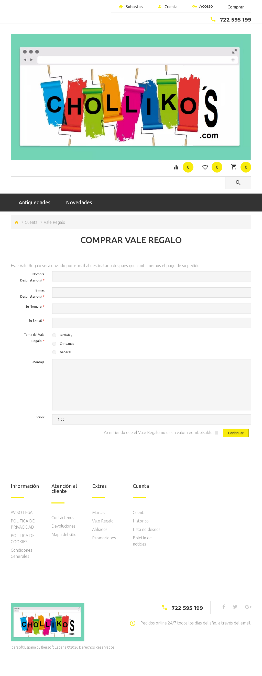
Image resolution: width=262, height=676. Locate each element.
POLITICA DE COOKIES (23, 538)
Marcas (98, 512)
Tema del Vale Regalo (34, 337)
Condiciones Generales (21, 553)
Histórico (141, 521)
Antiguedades (34, 202)
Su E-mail (35, 320)
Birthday (66, 335)
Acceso (205, 6)
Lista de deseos (146, 529)
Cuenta (31, 222)
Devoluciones (63, 526)
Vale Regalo (103, 521)
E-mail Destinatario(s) (32, 293)
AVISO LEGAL (23, 512)
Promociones (104, 538)
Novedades (79, 202)
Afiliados (99, 529)
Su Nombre (34, 306)
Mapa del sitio (64, 534)
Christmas (67, 343)
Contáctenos (62, 517)
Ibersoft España (53, 647)
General (65, 352)
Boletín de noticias (142, 541)
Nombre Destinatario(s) (32, 277)
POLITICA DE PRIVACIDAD (23, 524)
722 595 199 (235, 19)
